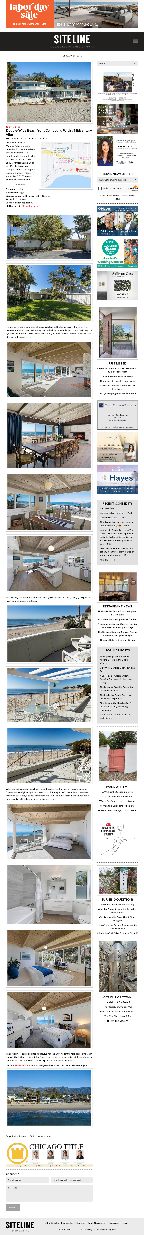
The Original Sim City (117, 1020)
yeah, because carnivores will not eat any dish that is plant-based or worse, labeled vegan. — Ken (117, 551)
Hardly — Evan (107, 508)
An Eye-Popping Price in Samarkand (117, 393)
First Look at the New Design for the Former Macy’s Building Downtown (116, 706)
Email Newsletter (97, 1223)
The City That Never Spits (117, 1016)
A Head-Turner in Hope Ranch (117, 376)
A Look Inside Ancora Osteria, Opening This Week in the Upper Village (116, 679)
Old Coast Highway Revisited (117, 796)
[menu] (135, 41)
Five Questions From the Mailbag (117, 904)
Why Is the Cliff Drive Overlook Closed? (117, 933)
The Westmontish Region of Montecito (117, 810)
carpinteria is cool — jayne (113, 517)
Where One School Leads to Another (117, 801)
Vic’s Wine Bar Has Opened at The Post (117, 619)
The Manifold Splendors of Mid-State (117, 805)
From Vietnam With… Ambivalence (117, 1011)
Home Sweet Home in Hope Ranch (117, 381)
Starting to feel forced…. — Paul (116, 512)
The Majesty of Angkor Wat (117, 1006)
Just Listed (13, 127)
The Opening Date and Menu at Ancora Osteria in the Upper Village (115, 659)
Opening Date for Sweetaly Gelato (117, 640)
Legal (125, 1223)
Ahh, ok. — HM (107, 559)
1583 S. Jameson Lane (39, 1136)
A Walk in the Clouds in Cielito (117, 791)
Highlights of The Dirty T (117, 1002)
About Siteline (52, 1223)
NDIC (114, 1229)
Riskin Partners (30, 206)
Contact (80, 1223)
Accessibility (86, 1229)
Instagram (114, 1223)
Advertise (68, 1223)
